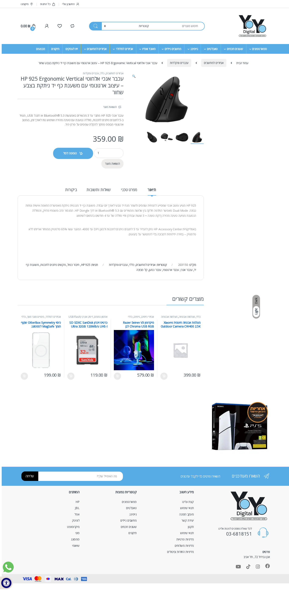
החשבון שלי (68, 4)
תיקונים (55, 49)
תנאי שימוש (187, 508)
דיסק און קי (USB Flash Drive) (88, 318)
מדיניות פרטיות (185, 539)
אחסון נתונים (100, 317)
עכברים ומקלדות (179, 63)
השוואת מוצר (110, 107)
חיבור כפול (73, 265)
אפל (77, 514)
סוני (77, 533)
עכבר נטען (155, 270)
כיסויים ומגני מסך (35, 317)
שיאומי (76, 546)
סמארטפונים (259, 49)
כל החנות (45, 4)
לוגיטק (76, 520)
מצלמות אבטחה (187, 317)
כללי (102, 73)
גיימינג (194, 49)
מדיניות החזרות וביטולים (180, 552)
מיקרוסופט (73, 527)
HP (78, 502)
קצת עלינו (188, 502)
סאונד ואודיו (149, 49)
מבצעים (40, 49)
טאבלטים (212, 49)
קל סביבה (141, 270)
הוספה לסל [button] (164, 376)
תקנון (191, 527)
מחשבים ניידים (173, 49)
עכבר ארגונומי (171, 270)
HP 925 (85, 265)
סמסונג (75, 539)
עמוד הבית (242, 63)
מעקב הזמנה (186, 514)
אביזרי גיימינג (147, 317)
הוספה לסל (70, 153)
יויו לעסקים (72, 49)
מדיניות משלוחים (184, 546)
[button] (134, 76)
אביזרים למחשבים (97, 49)
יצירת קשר (188, 520)
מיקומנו (25, 4)
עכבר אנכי (187, 270)
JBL (77, 508)
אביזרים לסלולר (124, 49)
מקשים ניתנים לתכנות (53, 265)
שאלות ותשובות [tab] (99, 190)
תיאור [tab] (152, 190)
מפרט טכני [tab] (129, 190)
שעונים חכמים (235, 49)
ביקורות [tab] (71, 190)
